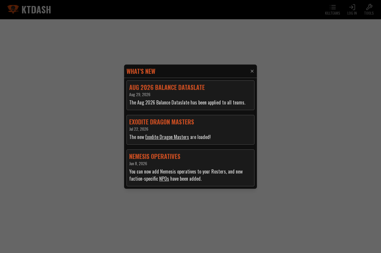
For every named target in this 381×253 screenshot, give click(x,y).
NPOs (164, 178)
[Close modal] (252, 71)
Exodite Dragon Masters (167, 136)
